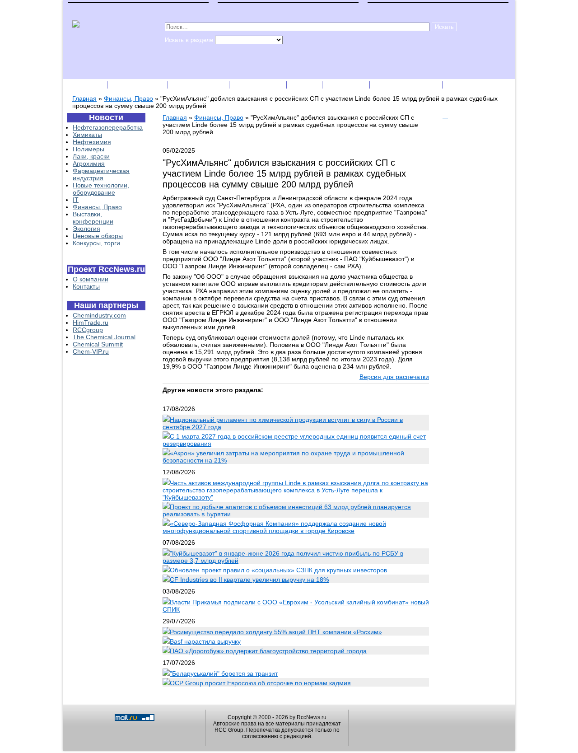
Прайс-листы (259, 85)
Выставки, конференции (93, 217)
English (305, 85)
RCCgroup (88, 329)
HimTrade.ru (90, 322)
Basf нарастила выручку (205, 641)
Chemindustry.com (99, 315)
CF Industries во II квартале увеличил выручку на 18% (249, 579)
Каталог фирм (138, 85)
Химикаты (87, 134)
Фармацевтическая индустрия (101, 174)
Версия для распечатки (394, 376)
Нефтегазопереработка (108, 127)
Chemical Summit (98, 344)
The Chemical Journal (104, 337)
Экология (86, 228)
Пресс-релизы (199, 85)
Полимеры (88, 149)
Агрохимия (89, 163)
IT (76, 199)
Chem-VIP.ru (91, 351)
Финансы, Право (128, 98)
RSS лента (347, 85)
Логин (459, 85)
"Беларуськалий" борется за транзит (224, 673)
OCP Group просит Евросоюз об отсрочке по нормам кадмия (260, 683)
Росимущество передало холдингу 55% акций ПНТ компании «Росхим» (276, 632)
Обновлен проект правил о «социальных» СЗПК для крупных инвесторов (278, 570)
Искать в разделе (190, 40)
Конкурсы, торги (96, 243)
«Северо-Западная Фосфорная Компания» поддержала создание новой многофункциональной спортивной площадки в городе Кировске (274, 527)
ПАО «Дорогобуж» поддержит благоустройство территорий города (268, 651)
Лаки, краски (91, 156)
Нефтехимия (92, 141)
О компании (90, 279)
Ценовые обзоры (98, 235)
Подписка (85, 85)
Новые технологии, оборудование (101, 189)
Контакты (86, 286)
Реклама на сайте (406, 85)
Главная (84, 98)
